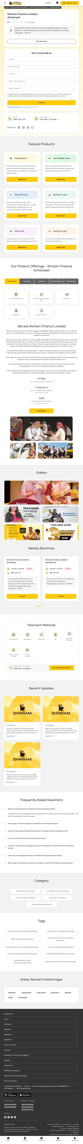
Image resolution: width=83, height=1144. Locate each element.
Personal (27, 281)
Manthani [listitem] (68, 992)
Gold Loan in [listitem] (57, 897)
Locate (22, 596)
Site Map (76, 1124)
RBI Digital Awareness (11, 1070)
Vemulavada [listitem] (22, 997)
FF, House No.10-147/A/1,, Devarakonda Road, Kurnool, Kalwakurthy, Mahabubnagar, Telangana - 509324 (60, 581)
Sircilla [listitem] (10, 997)
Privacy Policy (67, 1124)
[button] (41, 492)
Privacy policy (54, 94)
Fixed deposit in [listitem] (25, 891)
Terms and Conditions (41, 94)
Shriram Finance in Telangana (19, 7)
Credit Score (8, 1065)
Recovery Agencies (73, 1130)
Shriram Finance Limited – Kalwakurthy (56, 561)
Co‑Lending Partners (23, 1088)
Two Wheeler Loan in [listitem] (57, 891)
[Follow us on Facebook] (19, 127)
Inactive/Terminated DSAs (57, 1130)
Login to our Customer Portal (29, 107)
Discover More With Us (62, 668)
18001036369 (10, 1107)
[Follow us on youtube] (32, 127)
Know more (41, 411)
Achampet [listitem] (12, 992)
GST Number (8, 1088)
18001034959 (10, 1105)
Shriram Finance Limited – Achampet (18, 561)
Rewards (7, 1060)
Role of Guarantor (10, 1081)
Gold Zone (8, 1024)
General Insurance (56, 281)
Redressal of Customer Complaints (16, 1055)
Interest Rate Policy (58, 1126)
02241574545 (27, 1110)
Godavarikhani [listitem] (26, 992)
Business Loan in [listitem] (41, 904)
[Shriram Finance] (15, 3)
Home (6, 7)
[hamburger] (6, 3)
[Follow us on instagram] (27, 127)
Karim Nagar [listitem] (41, 992)
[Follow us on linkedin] (23, 127)
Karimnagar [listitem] (55, 992)
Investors (7, 1050)
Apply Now (22, 179)
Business (42, 281)
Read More (10, 736)
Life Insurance (71, 281)
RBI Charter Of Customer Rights (15, 1076)
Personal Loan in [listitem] (25, 897)
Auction (27, 1086)
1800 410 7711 (19, 119)
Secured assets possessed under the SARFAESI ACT (51, 1086)
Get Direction (41, 41)
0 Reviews (31, 22)
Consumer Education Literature (70, 1128)
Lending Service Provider (12, 1086)
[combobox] (41, 81)
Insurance (7, 1029)
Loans (6, 1019)
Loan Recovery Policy (73, 1126)
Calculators (8, 1039)
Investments (12, 281)
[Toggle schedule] (58, 119)
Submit (41, 102)
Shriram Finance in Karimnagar (39, 7)
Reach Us (76, 1132)
